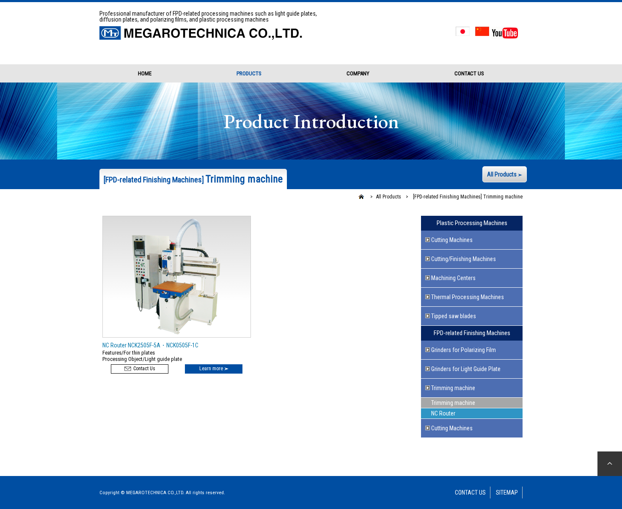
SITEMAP (507, 492)
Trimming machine (467, 197)
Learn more (211, 368)
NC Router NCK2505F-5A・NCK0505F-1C (150, 345)
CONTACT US (469, 73)
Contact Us (143, 368)
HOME (144, 73)
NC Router (443, 413)
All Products (502, 174)
